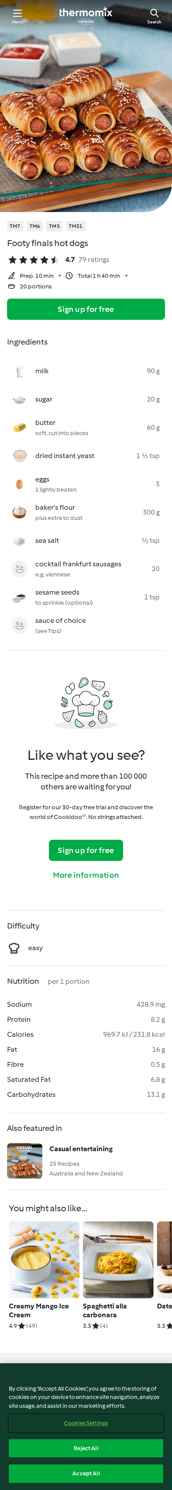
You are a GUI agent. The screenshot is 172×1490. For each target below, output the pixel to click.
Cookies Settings (86, 1423)
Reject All (86, 1448)
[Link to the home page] (86, 16)
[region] (86, 1426)
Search (154, 22)
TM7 (15, 226)
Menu (18, 22)
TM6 (35, 226)
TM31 (76, 226)
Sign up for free (86, 309)
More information (86, 875)
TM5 (54, 226)
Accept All (85, 1473)
